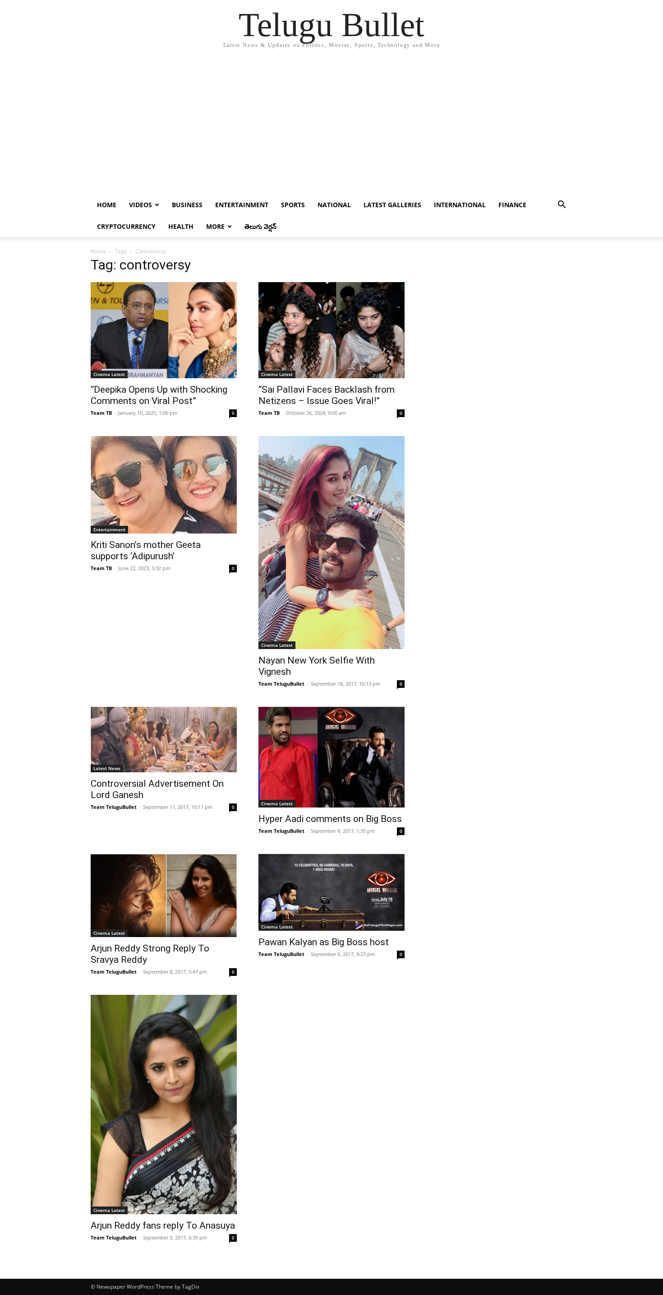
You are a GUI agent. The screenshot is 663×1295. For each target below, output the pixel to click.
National (334, 204)
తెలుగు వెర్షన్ (260, 226)
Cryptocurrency (126, 226)
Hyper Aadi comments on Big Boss (330, 818)
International (460, 204)
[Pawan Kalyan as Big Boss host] (331, 892)
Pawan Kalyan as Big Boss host (323, 942)
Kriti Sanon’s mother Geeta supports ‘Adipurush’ (146, 550)
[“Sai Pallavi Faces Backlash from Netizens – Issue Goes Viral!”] (331, 330)
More (215, 226)
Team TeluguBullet (281, 683)
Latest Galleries (392, 204)
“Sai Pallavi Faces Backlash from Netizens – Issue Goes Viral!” (326, 395)
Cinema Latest (109, 374)
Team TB (101, 412)
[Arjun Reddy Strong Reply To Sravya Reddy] (164, 896)
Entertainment (241, 204)
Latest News (106, 768)
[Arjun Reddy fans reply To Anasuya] (164, 1104)
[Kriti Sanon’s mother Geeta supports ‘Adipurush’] (164, 485)
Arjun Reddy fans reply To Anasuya (163, 1225)
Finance (512, 204)
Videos (140, 204)
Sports (293, 204)
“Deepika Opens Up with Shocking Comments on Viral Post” (159, 395)
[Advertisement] (331, 126)
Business (187, 204)
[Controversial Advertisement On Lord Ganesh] (164, 739)
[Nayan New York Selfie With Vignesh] (331, 542)
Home (106, 204)
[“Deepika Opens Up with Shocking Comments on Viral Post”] (164, 330)
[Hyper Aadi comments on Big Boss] (331, 757)
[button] (561, 205)
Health (180, 226)
